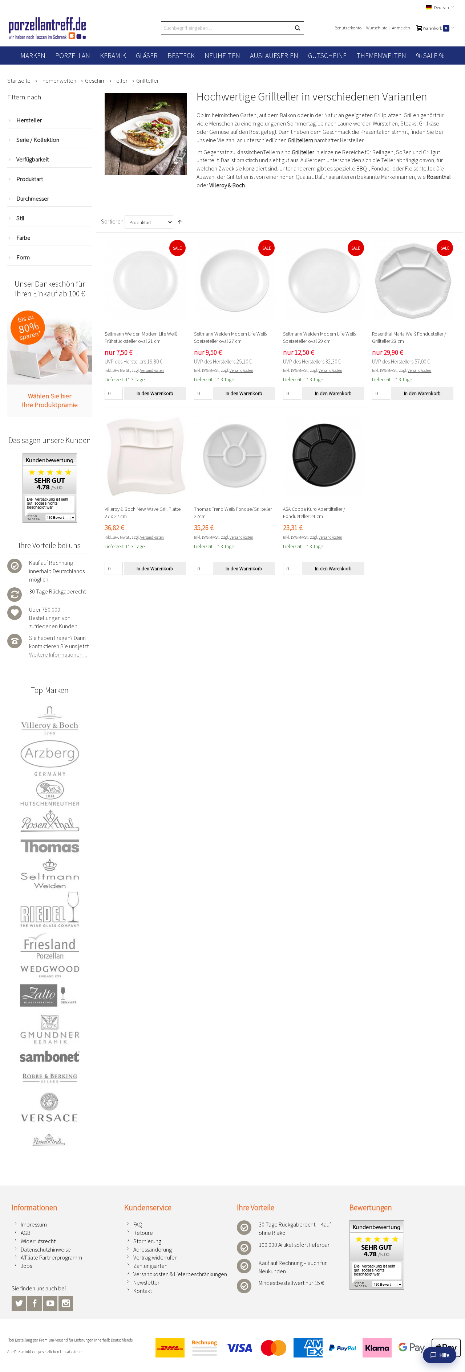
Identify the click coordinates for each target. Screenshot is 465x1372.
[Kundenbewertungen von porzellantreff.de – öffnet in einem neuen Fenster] (376, 1224)
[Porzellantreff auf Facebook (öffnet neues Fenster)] (35, 1302)
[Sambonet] (49, 1056)
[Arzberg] (49, 758)
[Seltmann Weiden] (49, 874)
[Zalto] (49, 995)
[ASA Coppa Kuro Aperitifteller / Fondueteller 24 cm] (324, 456)
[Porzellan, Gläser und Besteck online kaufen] (47, 28)
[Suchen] (297, 28)
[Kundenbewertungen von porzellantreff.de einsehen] (50, 457)
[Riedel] (49, 910)
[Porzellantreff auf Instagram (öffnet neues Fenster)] (65, 1302)
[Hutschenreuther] (49, 793)
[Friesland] (49, 945)
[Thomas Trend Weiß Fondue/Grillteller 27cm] (235, 456)
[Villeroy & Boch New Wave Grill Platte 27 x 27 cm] (146, 456)
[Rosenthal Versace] (49, 1119)
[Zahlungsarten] (304, 1347)
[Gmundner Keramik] (49, 1029)
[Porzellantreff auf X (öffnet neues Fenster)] (19, 1302)
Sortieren (112, 221)
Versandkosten (152, 370)
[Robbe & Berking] (49, 1078)
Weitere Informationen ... (58, 654)
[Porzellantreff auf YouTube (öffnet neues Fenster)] (50, 1302)
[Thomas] (49, 845)
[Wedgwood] (49, 971)
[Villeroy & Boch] (49, 720)
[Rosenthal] (49, 821)
